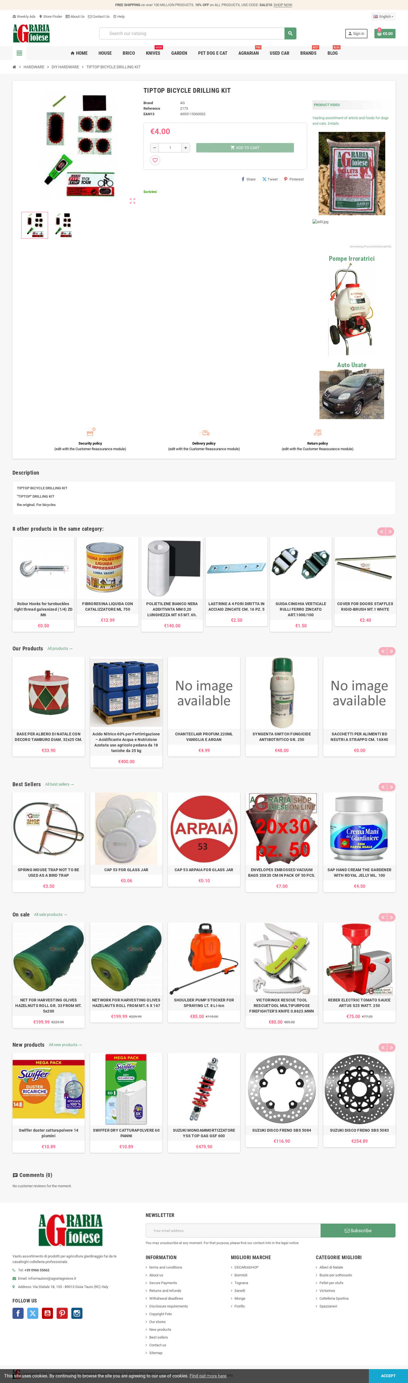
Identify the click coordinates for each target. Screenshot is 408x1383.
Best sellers (158, 1337)
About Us (77, 16)
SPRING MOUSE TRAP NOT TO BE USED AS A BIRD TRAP (48, 873)
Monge (240, 1298)
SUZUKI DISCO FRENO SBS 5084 (281, 1130)
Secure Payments (163, 1283)
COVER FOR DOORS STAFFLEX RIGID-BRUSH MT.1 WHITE (365, 607)
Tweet (273, 179)
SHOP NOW (283, 5)
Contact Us (101, 16)
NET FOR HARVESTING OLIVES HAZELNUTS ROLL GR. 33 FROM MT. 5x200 (48, 1005)
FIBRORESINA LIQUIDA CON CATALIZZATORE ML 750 (107, 607)
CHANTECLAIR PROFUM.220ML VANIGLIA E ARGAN (204, 737)
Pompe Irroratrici (352, 258)
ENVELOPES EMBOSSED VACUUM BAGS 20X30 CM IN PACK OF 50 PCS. (282, 873)
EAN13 (148, 114)
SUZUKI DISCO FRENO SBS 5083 (359, 1130)
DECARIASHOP (246, 1267)
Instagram (76, 1313)
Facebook (18, 1313)
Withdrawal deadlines (166, 1298)
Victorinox (327, 1291)
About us (156, 1275)
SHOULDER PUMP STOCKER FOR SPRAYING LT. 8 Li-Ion (204, 1003)
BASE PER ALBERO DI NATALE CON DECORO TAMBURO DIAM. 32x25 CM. (48, 737)
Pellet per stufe (331, 1283)
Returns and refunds (165, 1291)
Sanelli (240, 1291)
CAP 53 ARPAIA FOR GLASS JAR (204, 870)
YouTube (47, 1313)
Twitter (32, 1313)
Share (251, 179)
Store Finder (50, 16)
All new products (65, 1045)
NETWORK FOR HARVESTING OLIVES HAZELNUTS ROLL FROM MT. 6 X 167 (126, 1003)
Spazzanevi (328, 1306)
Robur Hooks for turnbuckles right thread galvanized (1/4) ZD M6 (43, 609)
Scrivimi (150, 192)
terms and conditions (165, 1267)
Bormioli (241, 1275)
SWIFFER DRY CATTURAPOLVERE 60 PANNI (126, 1133)
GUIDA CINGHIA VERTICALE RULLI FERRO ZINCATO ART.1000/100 (301, 609)
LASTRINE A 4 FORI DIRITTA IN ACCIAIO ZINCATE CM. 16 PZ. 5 (236, 607)
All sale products (50, 914)
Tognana (241, 1283)
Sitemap (155, 1353)
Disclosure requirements (168, 1306)
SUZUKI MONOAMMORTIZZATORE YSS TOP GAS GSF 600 (204, 1133)
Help (119, 16)
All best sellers (59, 784)
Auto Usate (351, 365)
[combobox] (197, 33)
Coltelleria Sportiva (334, 1298)
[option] (43, 584)
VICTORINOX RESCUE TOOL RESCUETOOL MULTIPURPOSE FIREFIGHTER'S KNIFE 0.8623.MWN (281, 1005)
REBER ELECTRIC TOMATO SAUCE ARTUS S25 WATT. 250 (359, 1003)
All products (60, 648)
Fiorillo (240, 1306)
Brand (148, 103)
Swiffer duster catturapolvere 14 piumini (49, 1133)
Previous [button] (381, 531)
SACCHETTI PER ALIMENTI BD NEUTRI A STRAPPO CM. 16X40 (359, 737)
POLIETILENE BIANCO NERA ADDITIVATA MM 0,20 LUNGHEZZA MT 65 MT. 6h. (172, 609)
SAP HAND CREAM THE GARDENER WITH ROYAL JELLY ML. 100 (360, 873)
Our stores (157, 1322)
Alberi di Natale (331, 1267)
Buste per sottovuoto (335, 1275)
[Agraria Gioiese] (31, 33)
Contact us (157, 1345)
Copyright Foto (160, 1314)
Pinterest (296, 179)
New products (160, 1329)
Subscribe (360, 1230)
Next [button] (390, 531)
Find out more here (208, 1376)
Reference (151, 108)
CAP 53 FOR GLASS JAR (126, 870)
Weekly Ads (24, 16)
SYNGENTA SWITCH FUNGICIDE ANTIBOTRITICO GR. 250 (282, 737)
